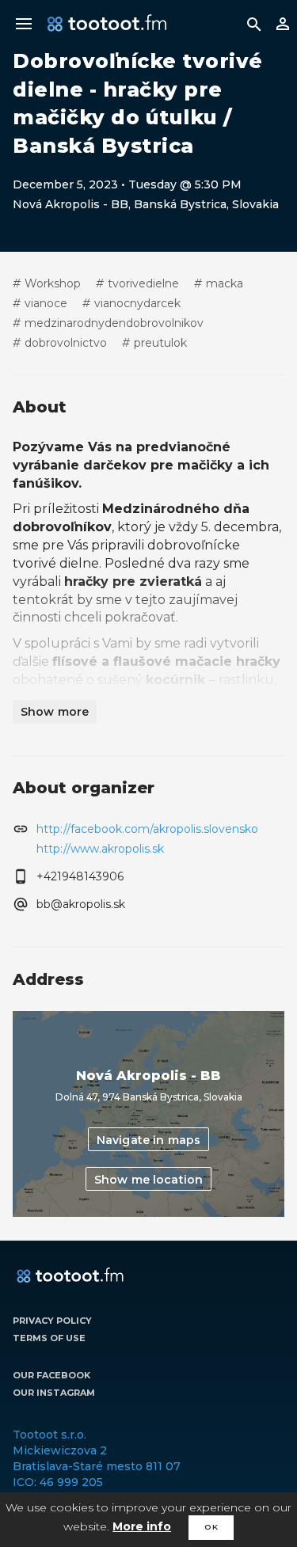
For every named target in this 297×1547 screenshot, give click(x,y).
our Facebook (51, 1375)
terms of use (49, 1338)
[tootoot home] (70, 1276)
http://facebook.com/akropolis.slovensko (147, 829)
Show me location (148, 1180)
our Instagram (54, 1392)
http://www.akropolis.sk (100, 849)
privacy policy (52, 1320)
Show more (55, 712)
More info (141, 1526)
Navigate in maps (148, 1140)
